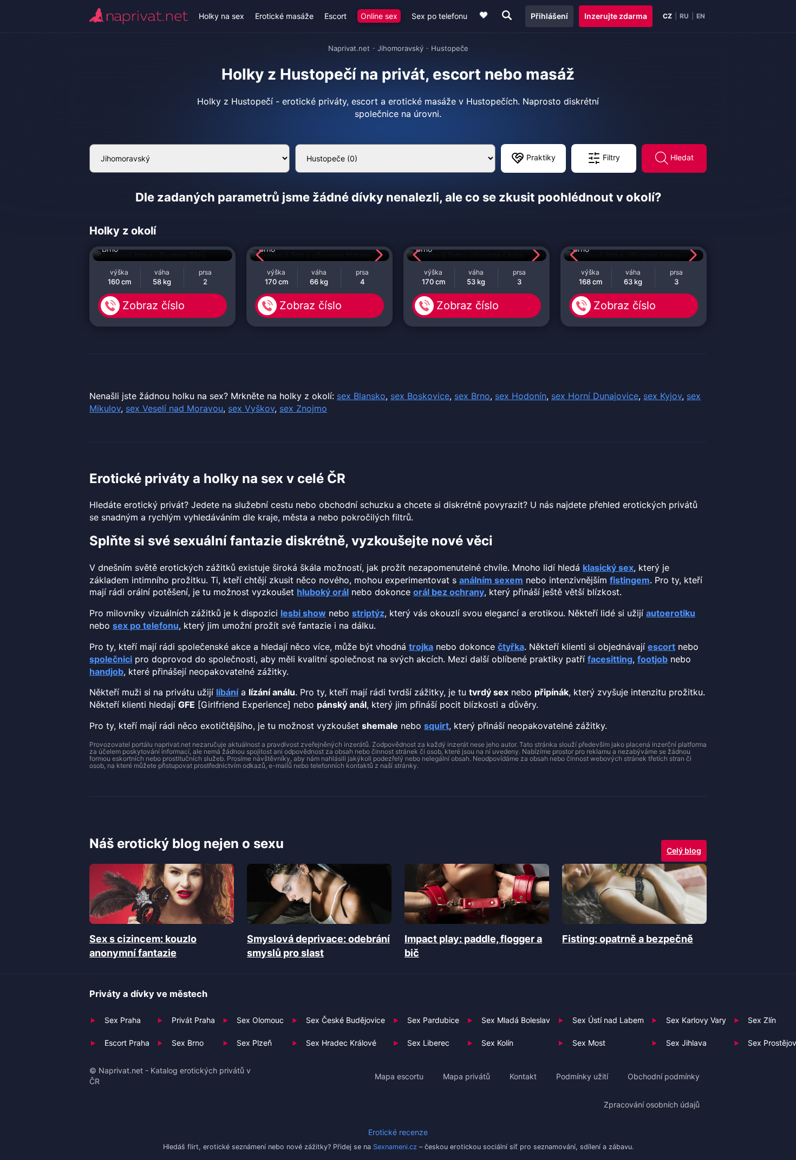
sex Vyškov (251, 408)
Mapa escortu (399, 1076)
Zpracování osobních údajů (652, 1104)
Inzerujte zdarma (615, 16)
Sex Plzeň (254, 1042)
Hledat (681, 157)
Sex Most (588, 1042)
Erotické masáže (284, 16)
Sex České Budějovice (345, 1020)
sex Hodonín (520, 395)
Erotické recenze (398, 1132)
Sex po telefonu (439, 16)
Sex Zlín (762, 1020)
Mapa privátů (466, 1076)
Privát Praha (193, 1020)
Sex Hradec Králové (341, 1042)
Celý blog (684, 850)
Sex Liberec (428, 1042)
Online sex (379, 16)
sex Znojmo (303, 408)
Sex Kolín (497, 1042)
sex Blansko (361, 395)
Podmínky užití (582, 1076)
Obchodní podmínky (664, 1076)
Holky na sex (221, 16)
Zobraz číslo (153, 305)
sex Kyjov (662, 395)
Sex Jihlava (686, 1042)
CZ (667, 16)
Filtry (610, 157)
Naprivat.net (349, 48)
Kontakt (523, 1076)
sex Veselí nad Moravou (174, 408)
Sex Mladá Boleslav (515, 1020)
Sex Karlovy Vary (696, 1020)
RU (684, 16)
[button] (262, 255)
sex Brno (472, 395)
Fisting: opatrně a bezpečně (627, 938)
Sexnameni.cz (395, 1147)
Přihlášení (549, 16)
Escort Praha (127, 1042)
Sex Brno (188, 1042)
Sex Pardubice (433, 1020)
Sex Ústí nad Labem (608, 1020)
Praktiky (540, 157)
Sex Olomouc (260, 1020)
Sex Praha (123, 1020)
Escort (335, 16)
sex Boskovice (419, 395)
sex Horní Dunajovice (594, 395)
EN (700, 16)
